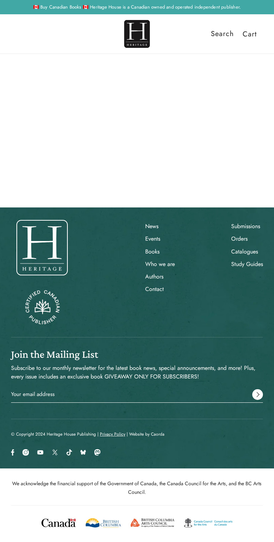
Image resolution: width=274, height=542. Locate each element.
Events (152, 239)
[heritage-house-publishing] (137, 34)
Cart (250, 34)
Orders (239, 239)
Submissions (245, 226)
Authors (154, 276)
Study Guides (247, 264)
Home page (122, 160)
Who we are (160, 264)
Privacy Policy (112, 434)
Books (152, 251)
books (196, 160)
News (151, 226)
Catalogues (244, 251)
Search (222, 34)
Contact (154, 289)
